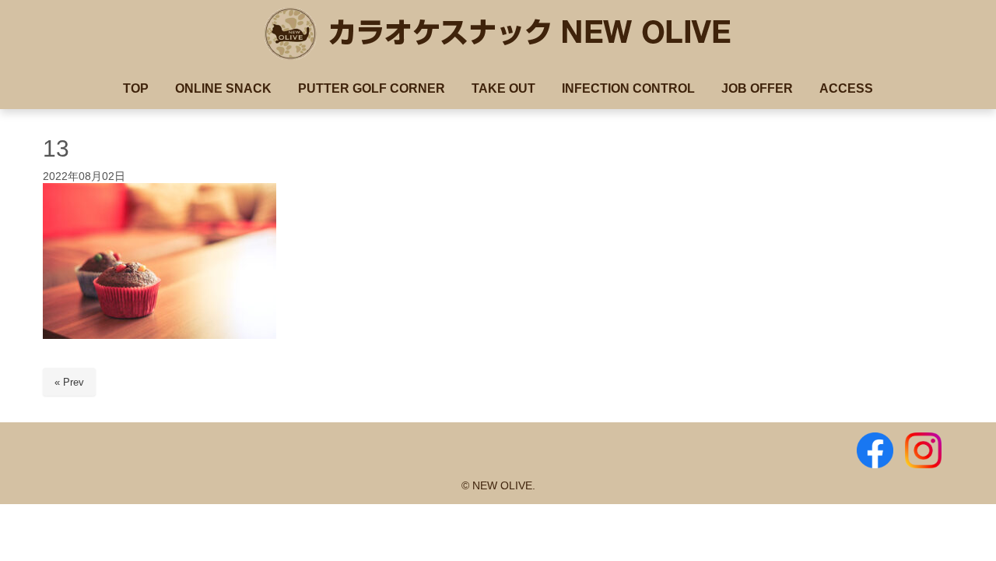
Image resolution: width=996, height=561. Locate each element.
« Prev (69, 382)
